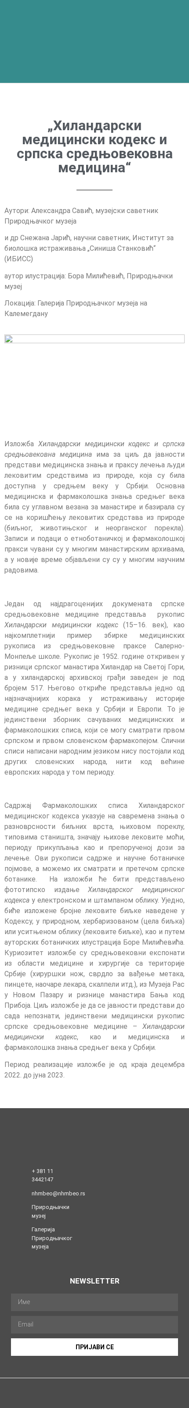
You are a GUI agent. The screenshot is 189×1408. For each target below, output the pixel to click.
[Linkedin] (129, 1400)
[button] (117, 42)
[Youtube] (112, 1400)
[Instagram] (77, 1400)
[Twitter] (94, 1400)
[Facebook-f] (60, 1400)
